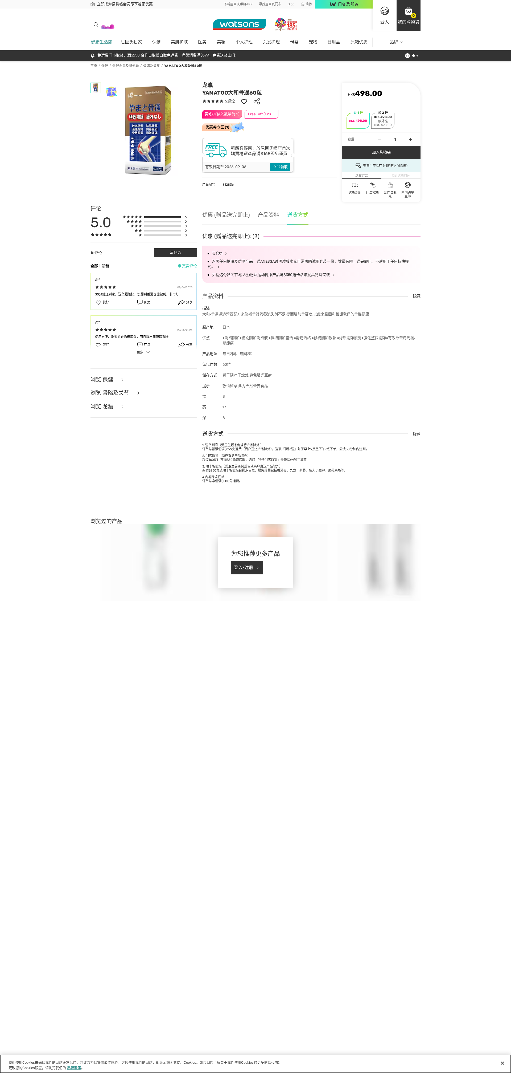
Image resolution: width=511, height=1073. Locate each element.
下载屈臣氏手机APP (238, 4)
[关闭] (502, 1063)
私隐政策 (74, 1068)
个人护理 (244, 41)
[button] (409, 15)
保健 (156, 41)
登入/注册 (243, 567)
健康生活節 (101, 41)
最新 (105, 266)
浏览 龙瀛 (102, 406)
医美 (202, 41)
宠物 (313, 41)
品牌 (394, 41)
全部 (94, 266)
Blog (291, 4)
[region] (255, 1064)
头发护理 (271, 41)
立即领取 (280, 167)
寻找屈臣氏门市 (270, 4)
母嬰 (294, 41)
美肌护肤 (179, 41)
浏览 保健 (102, 380)
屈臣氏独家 (131, 41)
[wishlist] (244, 101)
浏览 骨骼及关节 (110, 393)
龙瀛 (207, 85)
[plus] (411, 139)
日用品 (333, 41)
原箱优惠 (359, 41)
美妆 (221, 41)
